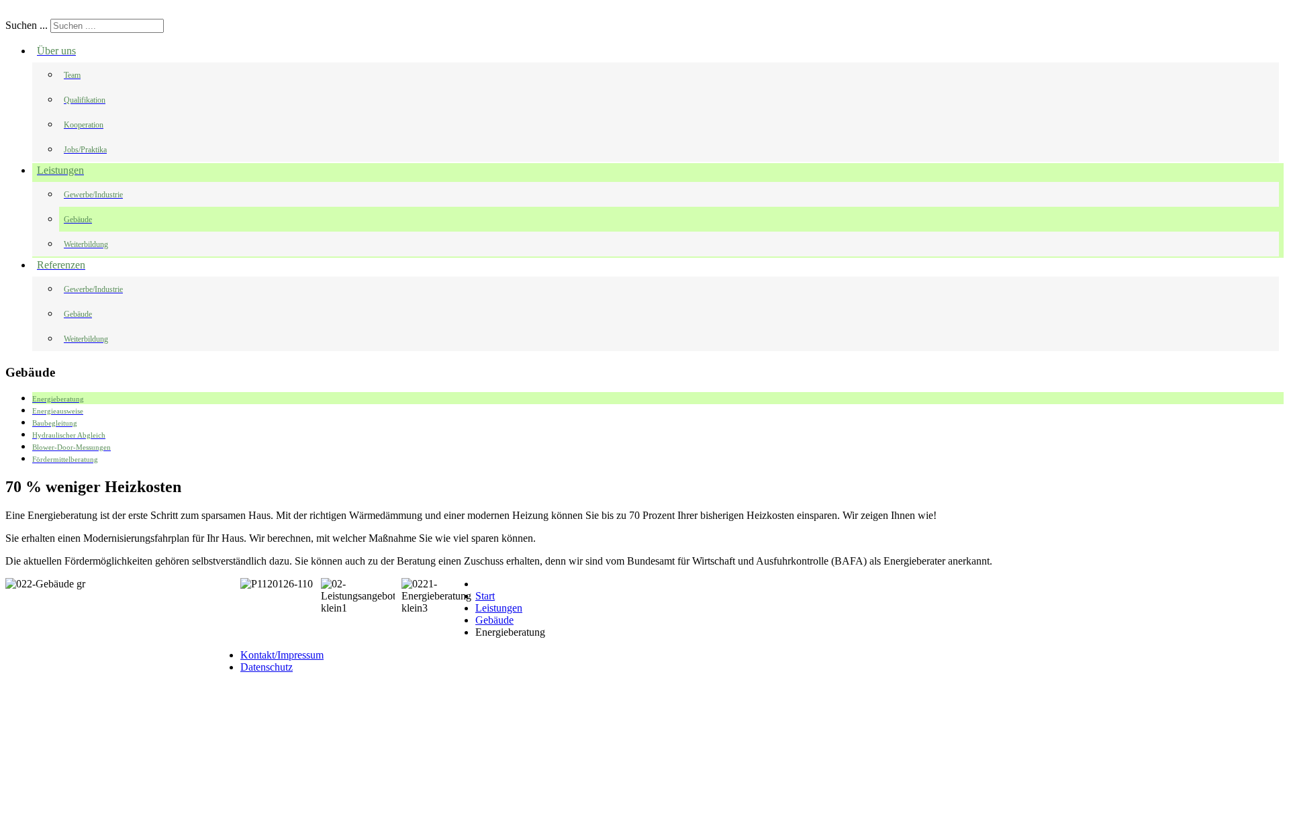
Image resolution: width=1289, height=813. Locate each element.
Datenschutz (266, 667)
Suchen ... (26, 25)
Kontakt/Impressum (282, 655)
